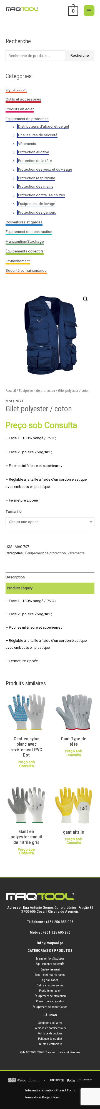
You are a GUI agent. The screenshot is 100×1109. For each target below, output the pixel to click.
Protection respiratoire (36, 178)
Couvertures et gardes (24, 222)
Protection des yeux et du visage (45, 169)
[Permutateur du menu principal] (89, 10)
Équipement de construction (29, 231)
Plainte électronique (50, 1044)
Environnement (18, 261)
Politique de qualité (50, 1039)
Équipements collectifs (25, 251)
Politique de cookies (50, 1033)
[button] (86, 299)
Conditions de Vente (50, 1023)
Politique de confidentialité (50, 1028)
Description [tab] (15, 577)
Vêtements (27, 143)
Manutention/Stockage (25, 241)
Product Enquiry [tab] (19, 588)
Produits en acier (20, 109)
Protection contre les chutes (41, 195)
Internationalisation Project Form (50, 1090)
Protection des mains (35, 186)
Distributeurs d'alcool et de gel (43, 126)
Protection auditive (33, 152)
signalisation (16, 89)
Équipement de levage (36, 203)
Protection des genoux (37, 212)
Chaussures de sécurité (38, 135)
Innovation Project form (42, 1097)
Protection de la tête (35, 160)
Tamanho (14, 511)
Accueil (11, 390)
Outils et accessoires (23, 99)
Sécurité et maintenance (26, 270)
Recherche (80, 55)
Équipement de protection (27, 118)
